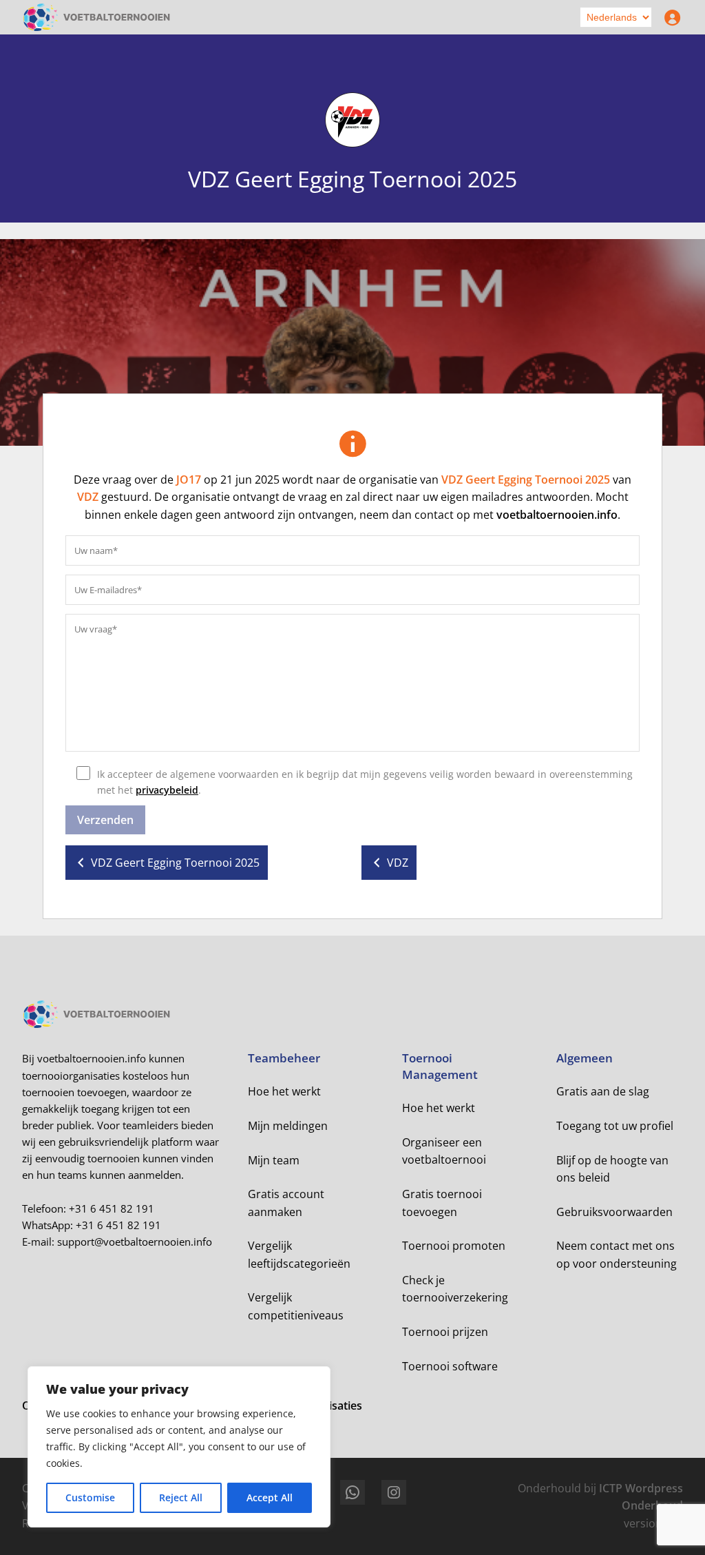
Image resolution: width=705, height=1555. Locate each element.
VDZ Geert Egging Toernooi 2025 (525, 479)
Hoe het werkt (284, 1091)
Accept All (269, 1497)
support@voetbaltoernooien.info (134, 1241)
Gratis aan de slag (602, 1091)
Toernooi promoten (453, 1245)
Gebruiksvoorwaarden (614, 1211)
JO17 (188, 479)
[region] (179, 1446)
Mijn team (273, 1160)
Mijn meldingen (288, 1125)
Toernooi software (450, 1366)
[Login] (669, 17)
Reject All (180, 1497)
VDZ (87, 496)
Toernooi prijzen (445, 1331)
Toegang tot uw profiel (614, 1125)
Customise (90, 1497)
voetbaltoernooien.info (557, 514)
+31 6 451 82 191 (111, 1208)
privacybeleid (167, 789)
